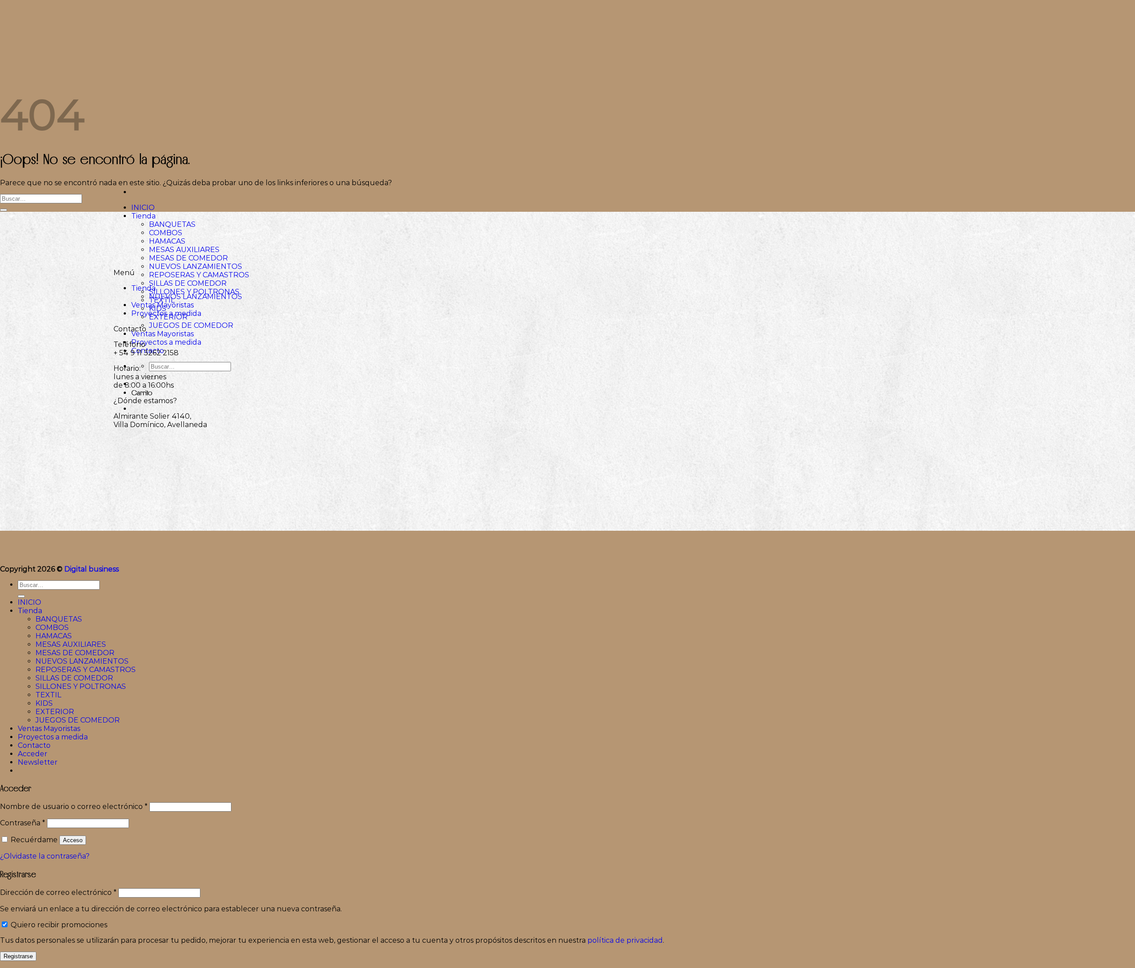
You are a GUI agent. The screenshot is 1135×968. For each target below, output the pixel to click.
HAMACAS (167, 241)
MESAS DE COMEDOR (188, 258)
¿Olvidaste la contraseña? (45, 856)
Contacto (34, 745)
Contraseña (22, 823)
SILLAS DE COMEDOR (188, 283)
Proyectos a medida (166, 342)
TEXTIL (48, 695)
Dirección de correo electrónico (58, 892)
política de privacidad (625, 940)
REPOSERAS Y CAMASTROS (199, 275)
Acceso (72, 840)
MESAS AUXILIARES (184, 249)
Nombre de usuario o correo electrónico (74, 806)
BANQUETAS (172, 224)
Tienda (143, 216)
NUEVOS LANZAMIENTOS (195, 266)
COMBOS (165, 233)
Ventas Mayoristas (162, 334)
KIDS (44, 703)
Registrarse (18, 956)
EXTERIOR (54, 712)
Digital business (91, 569)
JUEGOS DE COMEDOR (191, 325)
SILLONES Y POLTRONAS (194, 292)
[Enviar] (3, 210)
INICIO (143, 207)
